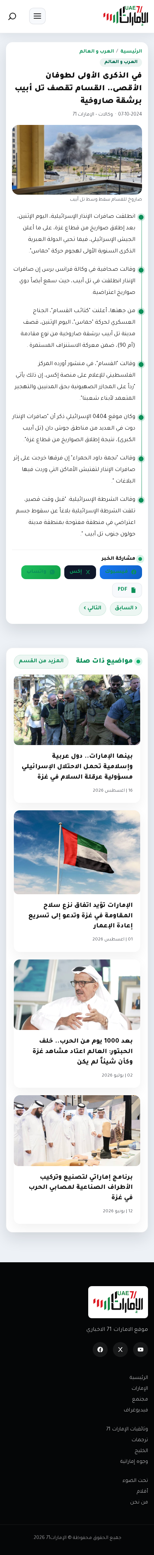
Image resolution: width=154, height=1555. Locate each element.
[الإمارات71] (125, 16)
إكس (76, 572)
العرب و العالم (96, 51)
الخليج (141, 1451)
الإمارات (140, 1389)
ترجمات (140, 1440)
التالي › (92, 609)
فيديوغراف (136, 1410)
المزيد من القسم (41, 662)
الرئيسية (131, 51)
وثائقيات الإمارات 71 (127, 1429)
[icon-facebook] (100, 1349)
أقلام (142, 1492)
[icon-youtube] (140, 1349)
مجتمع (140, 1399)
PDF (122, 590)
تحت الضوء (135, 1481)
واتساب (36, 572)
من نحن (139, 1502)
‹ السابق (126, 609)
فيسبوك (116, 572)
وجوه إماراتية (134, 1462)
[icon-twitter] (120, 1349)
